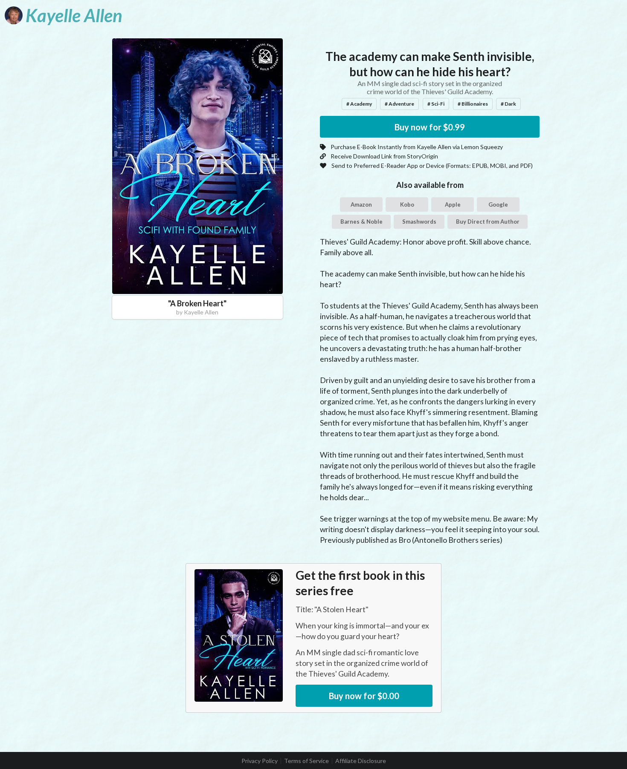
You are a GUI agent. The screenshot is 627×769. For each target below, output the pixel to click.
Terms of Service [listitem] (306, 761)
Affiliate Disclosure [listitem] (360, 761)
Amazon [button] (361, 204)
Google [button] (498, 204)
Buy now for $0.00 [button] (364, 696)
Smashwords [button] (419, 221)
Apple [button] (453, 204)
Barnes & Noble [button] (361, 221)
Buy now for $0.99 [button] (430, 127)
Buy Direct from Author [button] (488, 221)
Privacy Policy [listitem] (259, 761)
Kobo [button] (407, 204)
